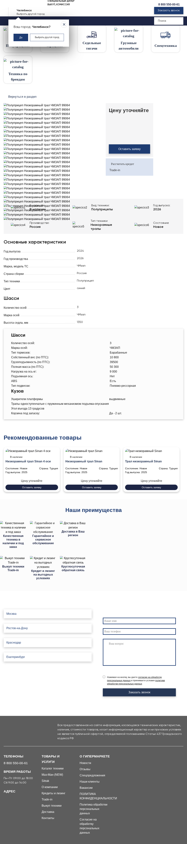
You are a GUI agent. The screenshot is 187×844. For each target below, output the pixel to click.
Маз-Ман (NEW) (52, 774)
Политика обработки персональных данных (93, 809)
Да (20, 37)
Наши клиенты (90, 781)
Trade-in (114, 170)
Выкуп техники (52, 805)
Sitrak (45, 780)
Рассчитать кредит (122, 163)
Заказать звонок (169, 10)
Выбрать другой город (47, 37)
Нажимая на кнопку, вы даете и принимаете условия (136, 680)
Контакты (48, 818)
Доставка (48, 811)
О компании (50, 787)
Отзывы (85, 769)
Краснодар (13, 642)
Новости (85, 763)
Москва (11, 613)
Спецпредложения (92, 775)
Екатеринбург (15, 656)
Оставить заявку (129, 149)
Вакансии (86, 787)
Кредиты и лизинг (53, 793)
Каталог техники (53, 768)
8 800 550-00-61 (169, 4)
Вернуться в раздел (22, 96)
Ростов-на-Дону (17, 628)
